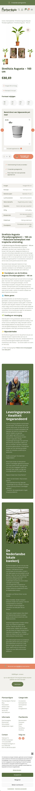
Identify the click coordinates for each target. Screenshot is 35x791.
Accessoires (22, 701)
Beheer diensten (17, 770)
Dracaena (21, 722)
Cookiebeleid (11, 789)
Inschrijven (17, 684)
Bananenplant (23, 720)
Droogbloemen (23, 708)
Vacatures (5, 710)
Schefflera (22, 728)
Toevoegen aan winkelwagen (24, 156)
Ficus (20, 726)
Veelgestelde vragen (7, 726)
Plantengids (5, 708)
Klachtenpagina (6, 720)
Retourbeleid (5, 724)
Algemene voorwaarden (21, 789)
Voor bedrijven (6, 712)
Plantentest (5, 722)
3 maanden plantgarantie (18, 3)
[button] (32, 753)
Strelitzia (21, 730)
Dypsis (20, 724)
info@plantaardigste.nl (8, 744)
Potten (20, 706)
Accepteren (17, 775)
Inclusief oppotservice (13, 148)
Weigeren (17, 780)
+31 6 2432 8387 (6, 742)
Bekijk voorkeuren (17, 785)
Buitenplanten (23, 703)
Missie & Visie (5, 706)
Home (3, 21)
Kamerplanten (10, 21)
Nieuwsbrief (5, 705)
